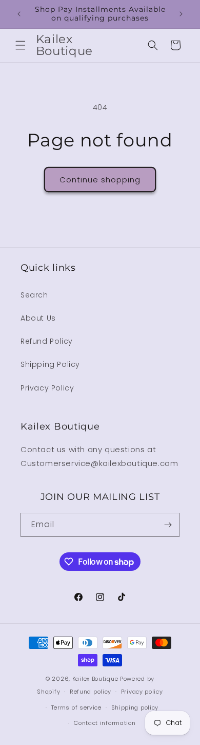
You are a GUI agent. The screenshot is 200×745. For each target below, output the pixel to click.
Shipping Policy (50, 364)
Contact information (104, 723)
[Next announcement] (181, 14)
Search (34, 295)
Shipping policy (135, 707)
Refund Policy (47, 341)
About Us (38, 318)
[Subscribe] (167, 525)
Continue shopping (100, 179)
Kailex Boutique (96, 679)
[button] (20, 45)
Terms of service (76, 707)
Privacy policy (142, 691)
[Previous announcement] (19, 14)
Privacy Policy (47, 388)
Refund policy (90, 691)
